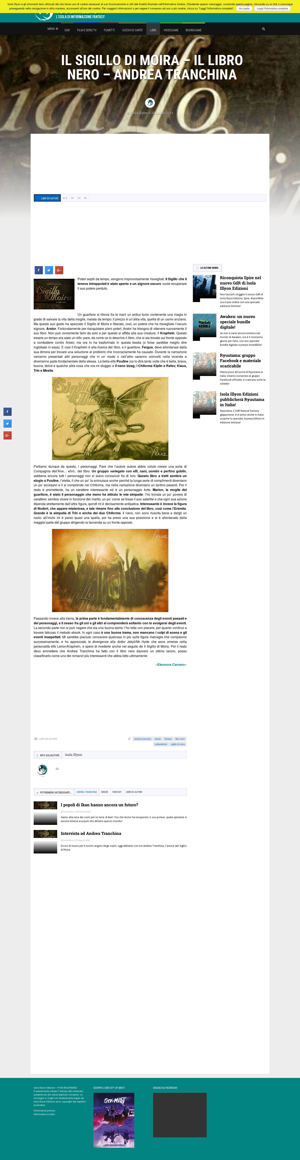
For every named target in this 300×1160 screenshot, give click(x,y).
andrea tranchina (142, 738)
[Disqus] (110, 916)
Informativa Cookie (44, 1114)
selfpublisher (161, 744)
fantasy (168, 738)
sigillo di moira (178, 744)
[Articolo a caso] (79, 198)
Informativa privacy (44, 1110)
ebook (158, 738)
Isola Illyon (139, 113)
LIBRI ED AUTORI (48, 738)
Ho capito (244, 8)
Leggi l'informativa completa (272, 8)
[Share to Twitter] (49, 273)
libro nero (180, 738)
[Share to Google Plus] (59, 273)
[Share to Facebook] (39, 273)
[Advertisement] (150, 164)
